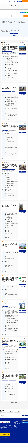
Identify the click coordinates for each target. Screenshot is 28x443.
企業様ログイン (24, 420)
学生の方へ (15, 1)
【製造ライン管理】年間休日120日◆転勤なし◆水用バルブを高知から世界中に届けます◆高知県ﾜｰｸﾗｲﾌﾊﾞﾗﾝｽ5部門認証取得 (10, 341)
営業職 (6, 21)
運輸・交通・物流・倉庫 (15, 30)
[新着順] (25, 42)
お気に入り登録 (23, 94)
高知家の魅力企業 (16, 421)
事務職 (3, 21)
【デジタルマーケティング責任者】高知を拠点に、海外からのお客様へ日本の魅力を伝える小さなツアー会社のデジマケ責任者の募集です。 (10, 244)
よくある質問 (15, 427)
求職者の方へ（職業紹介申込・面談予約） (17, 423)
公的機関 (7, 31)
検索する (14, 33)
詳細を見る (22, 53)
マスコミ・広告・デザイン (22, 30)
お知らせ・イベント (16, 422)
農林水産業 (3, 31)
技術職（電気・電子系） (4, 22)
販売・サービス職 (10, 21)
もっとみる (14, 402)
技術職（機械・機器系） (11, 22)
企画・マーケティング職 (16, 21)
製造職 (21, 21)
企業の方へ (19, 1)
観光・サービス (4, 30)
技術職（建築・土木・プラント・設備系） (20, 22)
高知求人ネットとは (16, 426)
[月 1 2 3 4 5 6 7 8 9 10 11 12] (10, 413)
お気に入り (10, 1)
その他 (10, 31)
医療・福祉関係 (9, 30)
